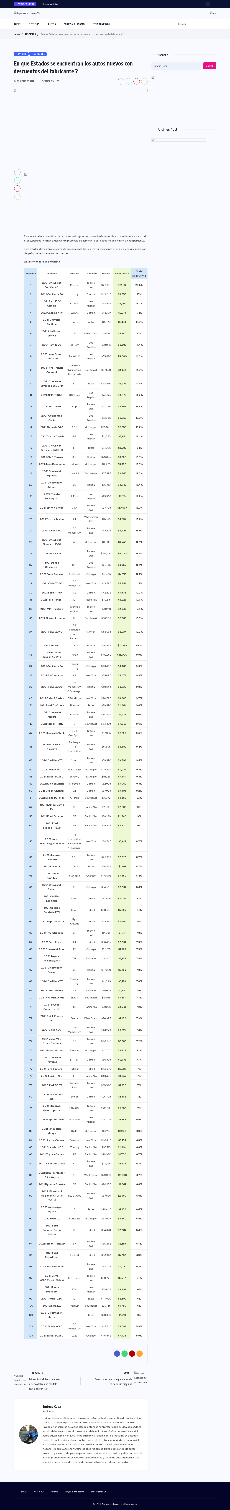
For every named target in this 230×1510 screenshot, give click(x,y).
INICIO (17, 24)
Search (210, 66)
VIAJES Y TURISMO (74, 24)
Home (17, 34)
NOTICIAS (34, 24)
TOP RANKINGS (101, 24)
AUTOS (52, 24)
